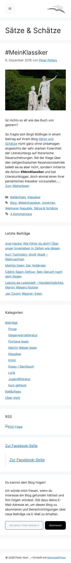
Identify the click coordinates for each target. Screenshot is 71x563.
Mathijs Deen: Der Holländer (25, 265)
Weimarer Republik (18, 208)
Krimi (12, 360)
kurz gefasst (17, 385)
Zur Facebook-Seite (21, 446)
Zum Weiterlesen (17, 186)
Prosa (12, 329)
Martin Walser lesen (22, 348)
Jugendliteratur (19, 379)
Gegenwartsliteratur (23, 335)
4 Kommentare (21, 214)
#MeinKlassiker (26, 52)
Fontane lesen (18, 341)
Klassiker (34, 197)
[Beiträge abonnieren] (13, 427)
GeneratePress (56, 557)
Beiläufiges (18, 197)
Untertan (48, 203)
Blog (13, 203)
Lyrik (11, 373)
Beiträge (11, 323)
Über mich (12, 398)
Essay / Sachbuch (21, 366)
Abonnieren (55, 525)
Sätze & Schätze (46, 208)
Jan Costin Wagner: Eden (23, 293)
